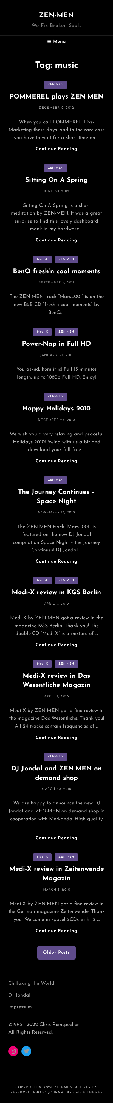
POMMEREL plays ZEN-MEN (57, 97)
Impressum (20, 1007)
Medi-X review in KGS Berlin (56, 592)
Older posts (56, 952)
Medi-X (42, 259)
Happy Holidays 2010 (56, 409)
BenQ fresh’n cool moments (56, 271)
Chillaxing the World (31, 983)
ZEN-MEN (56, 15)
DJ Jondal (19, 995)
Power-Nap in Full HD (56, 344)
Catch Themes (88, 1092)
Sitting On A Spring (56, 180)
